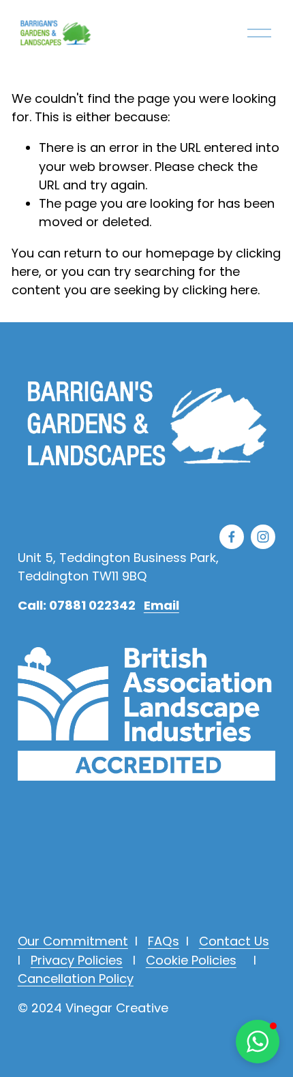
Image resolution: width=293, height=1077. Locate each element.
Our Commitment (73, 941)
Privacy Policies (77, 960)
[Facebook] (231, 537)
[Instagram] (263, 537)
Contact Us (234, 941)
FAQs (163, 941)
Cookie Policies (191, 960)
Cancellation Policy (76, 978)
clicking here (220, 289)
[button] (257, 1041)
